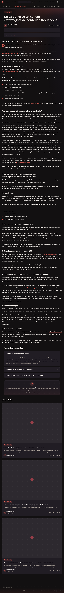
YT (57, 590)
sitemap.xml (9, 587)
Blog (31, 590)
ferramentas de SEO (50, 254)
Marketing (8, 12)
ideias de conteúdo (36, 103)
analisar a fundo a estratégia (27, 288)
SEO (31, 229)
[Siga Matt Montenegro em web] (26, 393)
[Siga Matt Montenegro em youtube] (35, 393)
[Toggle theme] (61, 2)
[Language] (57, 2)
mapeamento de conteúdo (10, 72)
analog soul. (10, 590)
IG (51, 590)
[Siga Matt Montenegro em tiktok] (38, 393)
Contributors (36, 590)
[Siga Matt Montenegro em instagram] (29, 393)
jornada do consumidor (23, 163)
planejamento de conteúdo (10, 53)
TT (60, 590)
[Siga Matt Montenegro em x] (32, 393)
